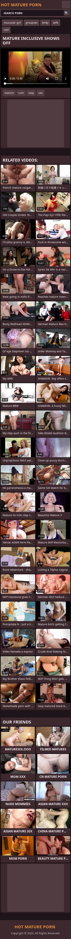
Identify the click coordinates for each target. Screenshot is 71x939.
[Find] (66, 13)
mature (9, 93)
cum (21, 93)
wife (55, 22)
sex (40, 93)
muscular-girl (12, 22)
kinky (45, 22)
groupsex (31, 22)
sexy (31, 93)
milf (6, 30)
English (66, 4)
